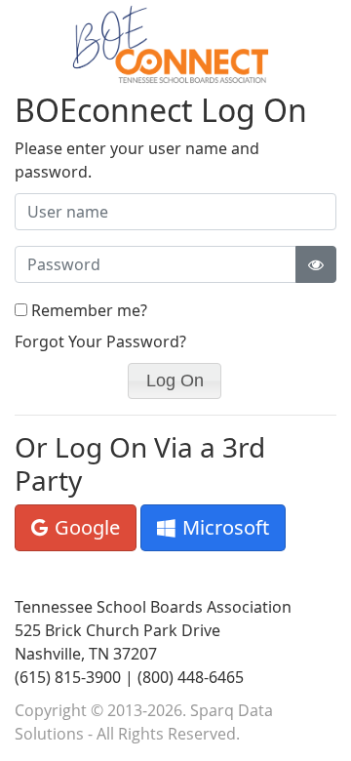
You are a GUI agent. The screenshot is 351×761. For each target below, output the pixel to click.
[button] (174, 381)
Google (85, 527)
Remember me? (89, 310)
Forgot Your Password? (100, 341)
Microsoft (223, 527)
